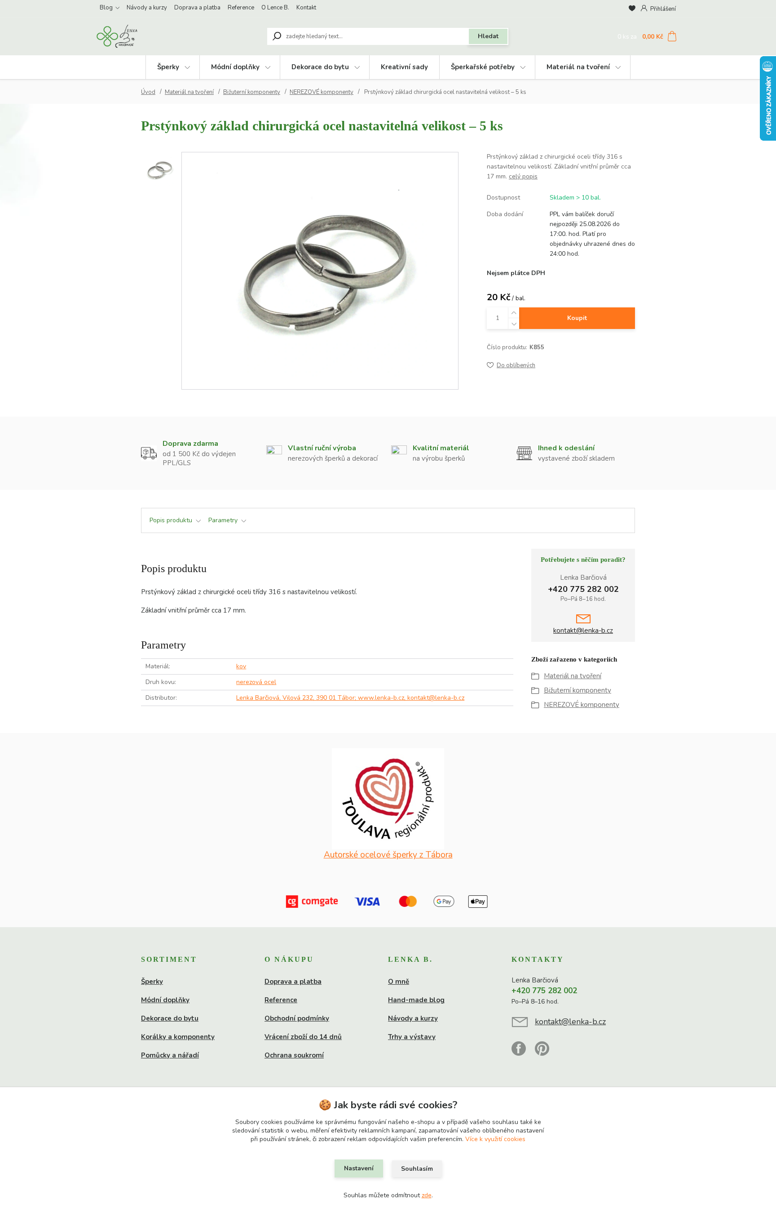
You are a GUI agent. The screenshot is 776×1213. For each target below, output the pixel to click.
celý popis (523, 176)
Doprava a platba (197, 8)
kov (241, 666)
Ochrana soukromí (294, 1055)
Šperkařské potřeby (483, 66)
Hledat (488, 36)
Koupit (577, 318)
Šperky (168, 66)
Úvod (148, 92)
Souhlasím (417, 1168)
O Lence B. (275, 8)
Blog (106, 8)
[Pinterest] (542, 1052)
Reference (241, 8)
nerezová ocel (256, 682)
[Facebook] (523, 1052)
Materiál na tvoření (578, 66)
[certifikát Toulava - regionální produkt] (388, 798)
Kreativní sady (404, 66)
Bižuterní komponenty (251, 92)
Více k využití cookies (495, 1139)
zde (427, 1195)
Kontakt (306, 8)
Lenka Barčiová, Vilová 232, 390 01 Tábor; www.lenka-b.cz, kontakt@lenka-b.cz (350, 697)
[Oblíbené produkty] (632, 8)
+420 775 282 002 (583, 589)
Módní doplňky (235, 66)
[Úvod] (151, 36)
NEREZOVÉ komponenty (321, 92)
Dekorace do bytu (320, 66)
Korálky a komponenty (178, 1036)
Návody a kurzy (147, 8)
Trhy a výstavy (412, 1036)
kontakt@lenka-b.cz (583, 630)
